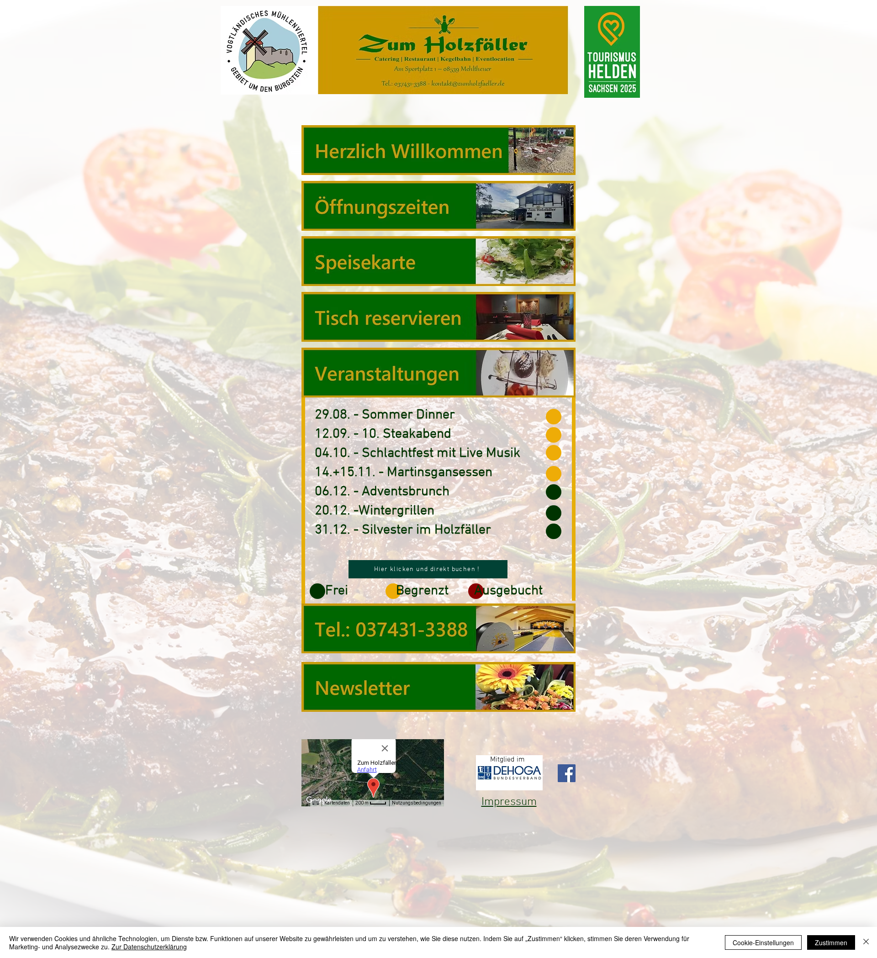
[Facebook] (567, 773)
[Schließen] (866, 942)
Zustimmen (831, 942)
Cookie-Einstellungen (763, 942)
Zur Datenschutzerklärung (149, 946)
